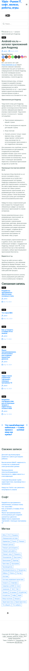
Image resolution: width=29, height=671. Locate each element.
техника (5, 592)
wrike (4, 535)
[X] (6, 57)
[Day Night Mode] (6, 15)
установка (13, 592)
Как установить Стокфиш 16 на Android (7, 331)
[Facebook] (3, 57)
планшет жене (7, 554)
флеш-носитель (7, 598)
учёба (14, 595)
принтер (15, 560)
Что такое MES (7, 313)
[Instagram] (22, 57)
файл (19, 595)
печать (14, 541)
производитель (7, 567)
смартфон (14, 583)
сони (18, 586)
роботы (12, 573)
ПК (9, 535)
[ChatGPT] (18, 57)
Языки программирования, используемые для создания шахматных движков (9, 354)
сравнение (5, 589)
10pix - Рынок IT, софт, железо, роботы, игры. (12, 4)
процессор (22, 570)
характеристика (7, 602)
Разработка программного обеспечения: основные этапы (8, 293)
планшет (21, 541)
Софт (3, 37)
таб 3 (17, 589)
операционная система (10, 538)
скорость (5, 583)
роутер (19, 573)
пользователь (6, 557)
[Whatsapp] (12, 57)
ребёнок (5, 573)
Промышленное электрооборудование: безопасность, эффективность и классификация (13, 473)
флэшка (17, 598)
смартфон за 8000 (8, 586)
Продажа (15, 535)
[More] (3, 60)
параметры (6, 541)
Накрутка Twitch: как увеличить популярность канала (13, 488)
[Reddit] (9, 57)
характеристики (20, 602)
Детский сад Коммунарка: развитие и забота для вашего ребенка (12, 457)
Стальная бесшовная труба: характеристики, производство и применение (13, 482)
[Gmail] (25, 57)
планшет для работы (9, 551)
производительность (9, 570)
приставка (5, 563)
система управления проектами (12, 579)
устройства (22, 592)
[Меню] (26, 5)
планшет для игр (7, 544)
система (5, 576)
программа (15, 563)
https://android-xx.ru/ (9, 65)
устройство (6, 595)
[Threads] (15, 57)
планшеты (17, 554)
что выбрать (17, 605)
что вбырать (6, 605)
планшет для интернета (10, 548)
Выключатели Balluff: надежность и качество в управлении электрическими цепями (14, 464)
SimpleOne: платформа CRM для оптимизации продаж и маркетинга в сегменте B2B (8, 404)
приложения (6, 560)
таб (13, 589)
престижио (17, 557)
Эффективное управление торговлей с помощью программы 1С (7, 379)
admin (5, 51)
